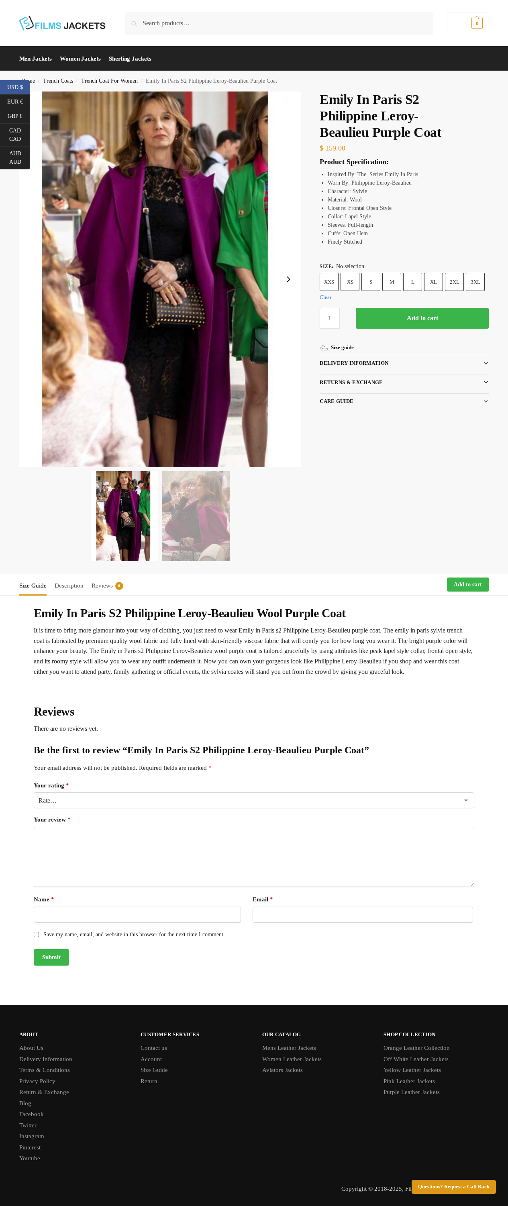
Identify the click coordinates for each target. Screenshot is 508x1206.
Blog (25, 1103)
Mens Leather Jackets (289, 1048)
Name (44, 899)
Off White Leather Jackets (416, 1059)
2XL (454, 282)
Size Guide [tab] (33, 585)
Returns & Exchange (351, 382)
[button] (468, 23)
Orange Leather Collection (417, 1048)
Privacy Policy (37, 1081)
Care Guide (336, 401)
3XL (475, 282)
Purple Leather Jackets (412, 1092)
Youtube (29, 1158)
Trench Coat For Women (109, 81)
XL (433, 282)
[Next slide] (288, 279)
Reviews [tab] (106, 585)
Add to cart (422, 318)
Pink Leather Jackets (409, 1081)
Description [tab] (69, 585)
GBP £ (19, 115)
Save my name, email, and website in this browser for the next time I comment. (134, 934)
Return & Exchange (44, 1092)
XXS (329, 282)
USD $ (18, 86)
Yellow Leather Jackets (412, 1070)
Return (149, 1081)
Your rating (51, 785)
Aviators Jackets (282, 1070)
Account (151, 1059)
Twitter (28, 1125)
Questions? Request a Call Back (454, 1187)
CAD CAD (19, 135)
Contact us (154, 1048)
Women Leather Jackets (292, 1059)
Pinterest (30, 1147)
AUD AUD (19, 157)
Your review (52, 819)
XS (350, 282)
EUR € (18, 101)
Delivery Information (354, 363)
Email (263, 899)
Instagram (31, 1136)
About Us (31, 1048)
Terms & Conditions (44, 1070)
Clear (325, 297)
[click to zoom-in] (160, 279)
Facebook (31, 1114)
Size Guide (154, 1070)
